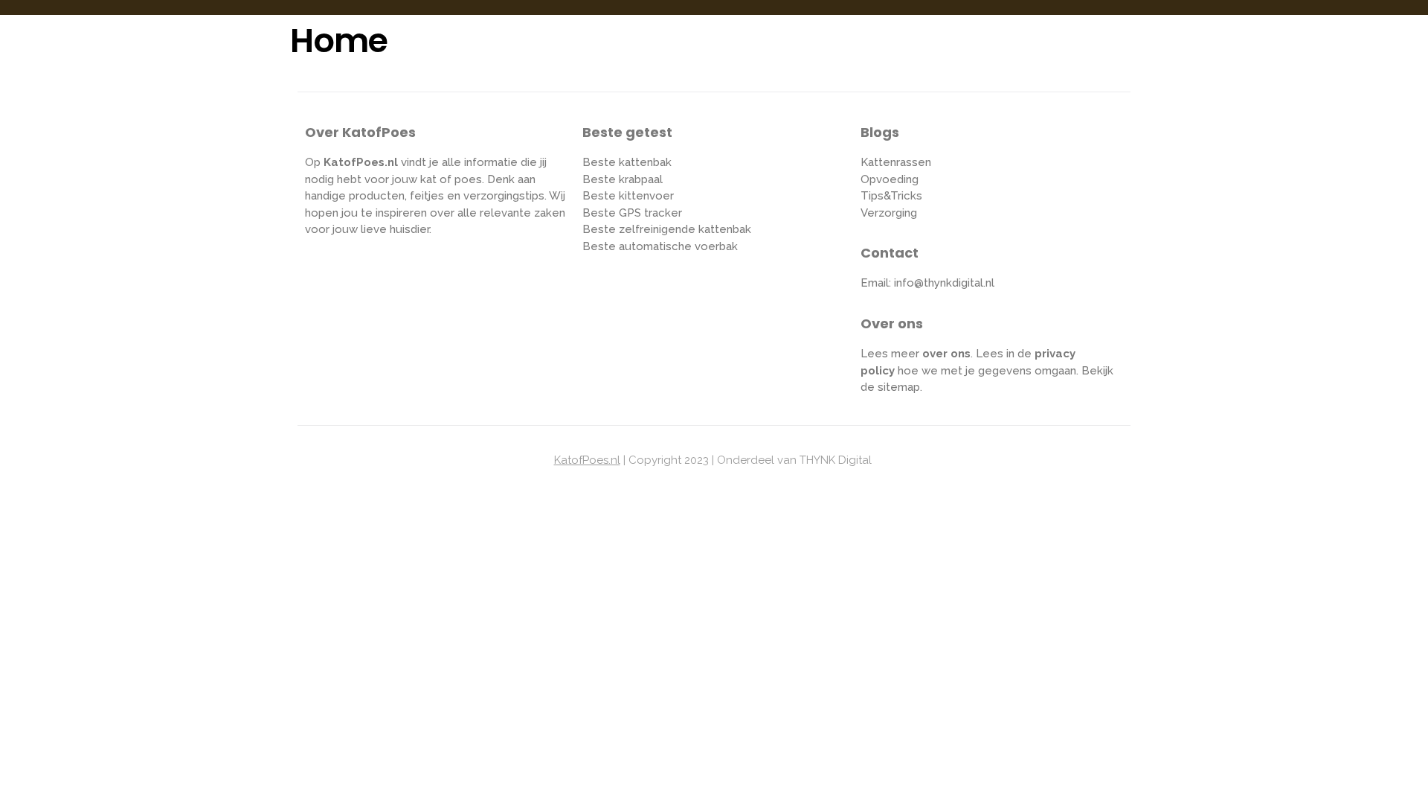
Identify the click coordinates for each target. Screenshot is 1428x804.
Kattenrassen (896, 162)
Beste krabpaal (622, 179)
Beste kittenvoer (628, 195)
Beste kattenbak (627, 162)
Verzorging (889, 213)
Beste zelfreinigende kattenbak (666, 229)
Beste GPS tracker (632, 213)
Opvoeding (890, 179)
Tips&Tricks (891, 195)
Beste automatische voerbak (660, 246)
